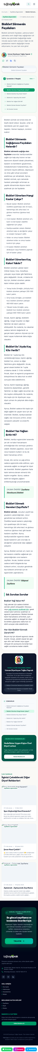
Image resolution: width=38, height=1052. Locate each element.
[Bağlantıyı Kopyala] (14, 60)
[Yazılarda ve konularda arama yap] (28, 4)
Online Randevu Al (19, 1023)
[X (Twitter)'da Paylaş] (7, 60)
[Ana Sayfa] (12, 4)
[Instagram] (3, 977)
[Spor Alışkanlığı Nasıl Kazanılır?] (19, 795)
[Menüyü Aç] (34, 4)
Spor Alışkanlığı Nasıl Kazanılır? (17, 811)
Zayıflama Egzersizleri (16, 12)
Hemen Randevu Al (19, 756)
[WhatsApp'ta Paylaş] (3, 60)
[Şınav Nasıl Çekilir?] (19, 834)
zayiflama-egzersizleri (10, 788)
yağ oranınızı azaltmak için (18, 609)
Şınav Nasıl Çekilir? (12, 849)
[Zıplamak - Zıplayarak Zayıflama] (19, 872)
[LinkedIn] (13, 977)
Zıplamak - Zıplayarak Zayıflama (18, 888)
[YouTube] (8, 977)
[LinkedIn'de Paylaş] (11, 60)
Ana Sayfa (4, 12)
